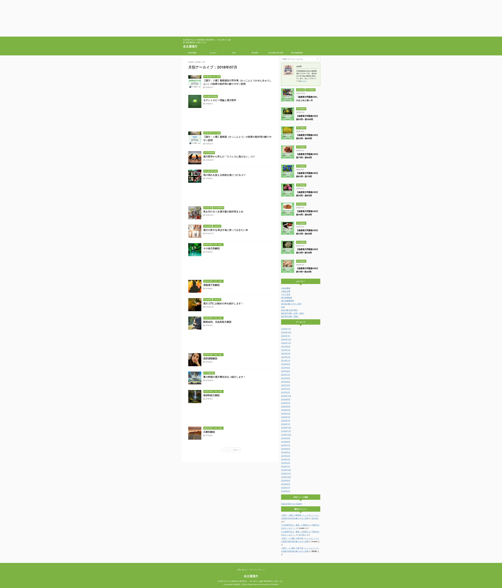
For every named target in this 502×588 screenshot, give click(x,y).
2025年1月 (285, 336)
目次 (234, 53)
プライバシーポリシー (257, 570)
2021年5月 (285, 382)
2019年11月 (286, 431)
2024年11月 (286, 343)
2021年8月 (285, 371)
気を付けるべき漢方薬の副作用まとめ (223, 211)
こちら (303, 81)
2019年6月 (285, 449)
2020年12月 (286, 396)
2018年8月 (285, 484)
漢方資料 (255, 53)
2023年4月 (285, 353)
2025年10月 (286, 332)
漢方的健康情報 (297, 53)
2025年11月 (286, 329)
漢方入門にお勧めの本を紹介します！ (223, 303)
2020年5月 (285, 410)
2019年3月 (285, 459)
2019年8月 (285, 442)
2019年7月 (285, 445)
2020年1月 (285, 424)
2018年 (198, 62)
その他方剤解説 (211, 248)
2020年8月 (285, 399)
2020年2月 (285, 420)
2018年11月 (286, 473)
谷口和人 (315, 518)
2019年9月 (285, 438)
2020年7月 (285, 403)
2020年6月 (285, 406)
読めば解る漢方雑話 (275, 53)
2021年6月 (285, 378)
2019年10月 (286, 435)
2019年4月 (285, 456)
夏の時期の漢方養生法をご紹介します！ (224, 376)
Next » (236, 450)
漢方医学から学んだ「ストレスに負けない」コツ (229, 156)
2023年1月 (285, 360)
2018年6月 (285, 491)
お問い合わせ (242, 570)
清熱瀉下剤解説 (211, 285)
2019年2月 (285, 463)
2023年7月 (285, 350)
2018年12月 (286, 470)
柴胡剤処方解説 (211, 395)
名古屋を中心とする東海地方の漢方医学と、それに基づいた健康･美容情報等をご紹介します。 (251, 581)
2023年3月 (285, 357)
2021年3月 (285, 389)
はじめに (213, 53)
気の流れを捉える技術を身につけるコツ (224, 175)
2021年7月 (285, 375)
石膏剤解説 (209, 432)
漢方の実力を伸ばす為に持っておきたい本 (225, 230)
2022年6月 (285, 364)
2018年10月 (286, 477)
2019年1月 (285, 466)
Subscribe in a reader (291, 503)
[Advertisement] (78, 18)
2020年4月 (285, 413)
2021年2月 (285, 392)
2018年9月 (285, 480)
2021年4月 (285, 385)
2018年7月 (285, 487)
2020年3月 (285, 417)
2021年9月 (285, 367)
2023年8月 (285, 346)
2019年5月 (285, 452)
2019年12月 (286, 427)
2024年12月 (286, 339)
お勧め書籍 (192, 53)
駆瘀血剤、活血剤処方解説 (217, 321)
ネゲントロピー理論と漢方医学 (219, 100)
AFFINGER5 (274, 584)
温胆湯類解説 (210, 358)
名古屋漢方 (190, 46)
